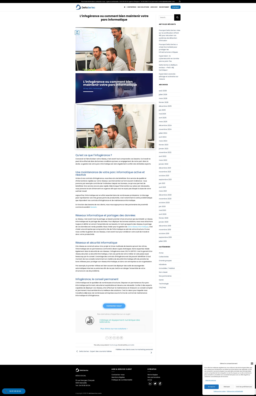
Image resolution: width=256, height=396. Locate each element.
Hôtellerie (162, 264)
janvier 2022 (163, 164)
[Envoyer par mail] (114, 338)
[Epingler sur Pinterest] (118, 338)
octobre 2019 (164, 233)
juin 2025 (162, 110)
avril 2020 (162, 214)
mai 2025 (162, 114)
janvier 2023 (163, 148)
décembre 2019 (165, 226)
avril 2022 (162, 156)
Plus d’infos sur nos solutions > (114, 328)
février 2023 (163, 145)
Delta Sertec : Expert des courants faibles (95, 351)
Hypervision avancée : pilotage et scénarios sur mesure (168, 76)
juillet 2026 (163, 94)
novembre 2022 (165, 152)
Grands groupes (165, 260)
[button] (252, 364)
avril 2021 (162, 187)
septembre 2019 (165, 237)
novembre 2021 (165, 172)
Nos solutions (143, 7)
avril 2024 (162, 137)
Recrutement (164, 7)
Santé (161, 280)
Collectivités (164, 257)
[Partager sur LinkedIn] (121, 338)
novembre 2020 (165, 199)
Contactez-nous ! (114, 306)
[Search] (179, 1)
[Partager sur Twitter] (110, 338)
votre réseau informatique (138, 227)
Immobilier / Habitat (167, 268)
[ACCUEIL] (124, 7)
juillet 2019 (163, 241)
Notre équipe (153, 375)
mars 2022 (163, 160)
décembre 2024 (165, 125)
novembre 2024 (165, 129)
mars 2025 (163, 121)
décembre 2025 (165, 106)
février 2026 (163, 102)
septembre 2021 (165, 179)
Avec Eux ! (154, 7)
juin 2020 (162, 206)
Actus (161, 253)
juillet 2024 (163, 133)
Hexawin (93, 207)
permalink (131, 345)
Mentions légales (118, 377)
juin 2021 (162, 183)
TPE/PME (162, 287)
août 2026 (163, 91)
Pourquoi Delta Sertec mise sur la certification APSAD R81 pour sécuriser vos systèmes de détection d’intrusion (169, 35)
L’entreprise (131, 7)
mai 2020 (162, 210)
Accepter (211, 387)
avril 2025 (162, 118)
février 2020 (163, 218)
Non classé (163, 272)
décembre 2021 (165, 168)
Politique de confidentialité (235, 391)
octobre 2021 (164, 175)
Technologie (97, 88)
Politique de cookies (220, 391)
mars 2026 (163, 98)
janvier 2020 (163, 222)
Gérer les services (210, 380)
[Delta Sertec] (86, 7)
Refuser (227, 387)
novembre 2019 (165, 229)
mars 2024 (163, 141)
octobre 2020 (164, 202)
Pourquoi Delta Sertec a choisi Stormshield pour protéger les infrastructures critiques (168, 48)
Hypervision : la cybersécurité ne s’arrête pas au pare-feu (169, 58)
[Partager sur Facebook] (107, 338)
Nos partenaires (165, 276)
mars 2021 (163, 191)
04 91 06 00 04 (15, 391)
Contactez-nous (118, 375)
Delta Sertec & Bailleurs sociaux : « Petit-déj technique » (168, 67)
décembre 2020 (165, 195)
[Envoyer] (177, 17)
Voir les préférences (244, 387)
